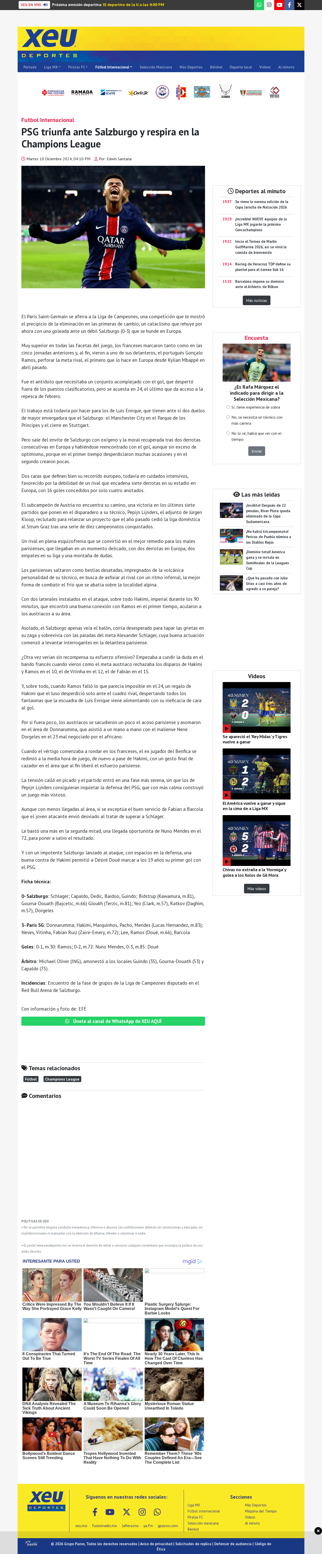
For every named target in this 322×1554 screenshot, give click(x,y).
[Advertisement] (113, 1163)
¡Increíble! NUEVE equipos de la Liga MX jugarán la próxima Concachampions (261, 224)
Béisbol (216, 67)
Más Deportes (191, 67)
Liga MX (51, 67)
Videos (265, 67)
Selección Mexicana (156, 67)
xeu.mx (81, 1525)
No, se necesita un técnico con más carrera (257, 420)
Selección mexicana (203, 1523)
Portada (29, 67)
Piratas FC (76, 67)
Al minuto (286, 67)
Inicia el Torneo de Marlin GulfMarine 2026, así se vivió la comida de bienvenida (261, 247)
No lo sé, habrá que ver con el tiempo (256, 436)
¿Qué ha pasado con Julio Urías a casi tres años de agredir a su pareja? (267, 583)
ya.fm (148, 1525)
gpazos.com (168, 1525)
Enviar (257, 451)
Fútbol (31, 1079)
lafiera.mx (130, 1525)
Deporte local (241, 67)
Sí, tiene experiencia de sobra (255, 407)
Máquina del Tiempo (261, 1511)
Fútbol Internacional (112, 67)
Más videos (256, 888)
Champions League (62, 1079)
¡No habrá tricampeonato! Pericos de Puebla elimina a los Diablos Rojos (268, 537)
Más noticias (256, 300)
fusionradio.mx (104, 1525)
